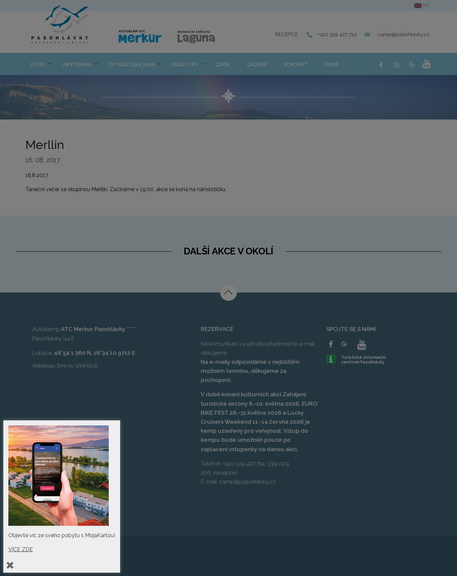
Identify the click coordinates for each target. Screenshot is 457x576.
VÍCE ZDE (20, 549)
